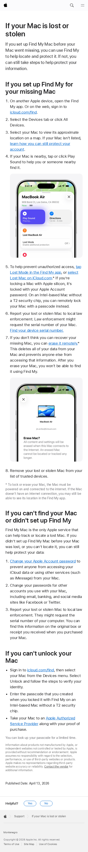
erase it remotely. (63, 343)
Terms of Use (11, 844)
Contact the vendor (56, 766)
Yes (30, 803)
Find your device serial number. (36, 330)
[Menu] (82, 5)
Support (19, 816)
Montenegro (10, 832)
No (46, 803)
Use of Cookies (48, 844)
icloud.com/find (23, 112)
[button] (71, 5)
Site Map (29, 844)
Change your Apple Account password (43, 561)
